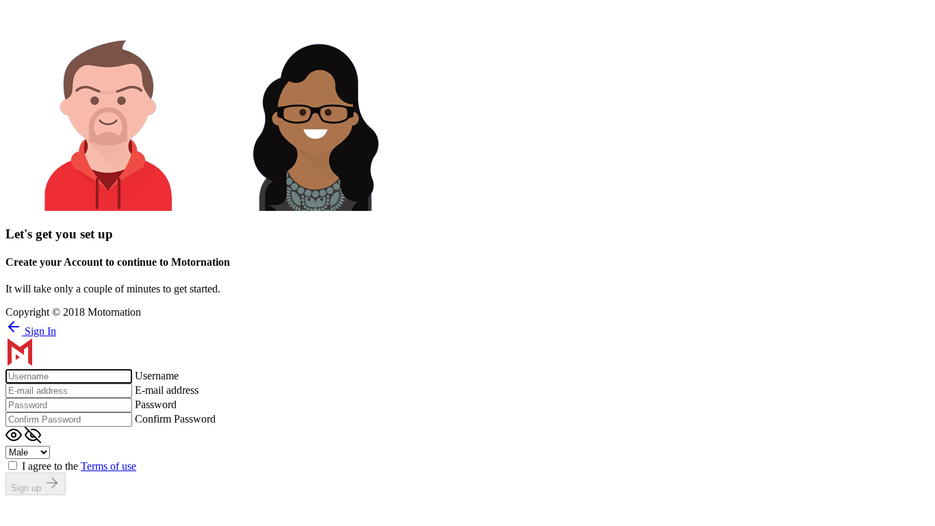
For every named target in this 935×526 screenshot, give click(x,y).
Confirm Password (175, 419)
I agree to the (79, 466)
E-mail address (166, 390)
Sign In (39, 331)
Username (157, 375)
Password (156, 404)
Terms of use (108, 466)
